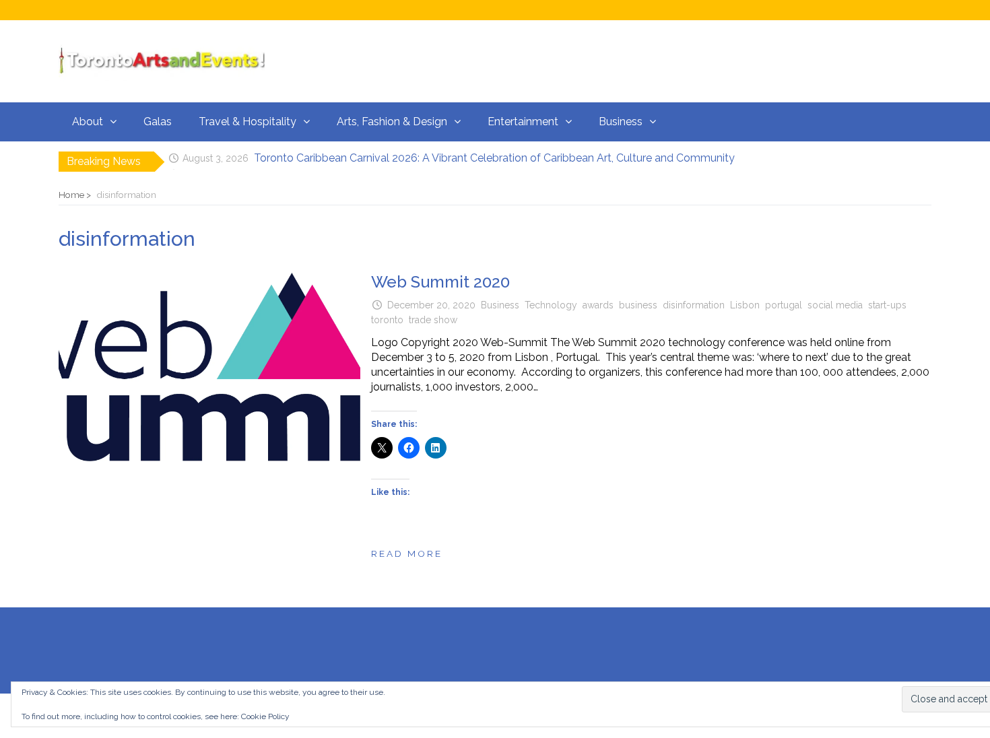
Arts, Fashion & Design (392, 121)
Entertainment (523, 121)
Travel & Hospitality (247, 121)
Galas (157, 121)
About (87, 121)
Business (620, 121)
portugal (783, 305)
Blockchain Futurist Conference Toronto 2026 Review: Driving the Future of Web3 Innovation (476, 164)
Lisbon (745, 305)
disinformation (694, 305)
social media (835, 305)
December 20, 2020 (431, 305)
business (638, 305)
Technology (551, 305)
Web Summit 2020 (440, 282)
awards (598, 305)
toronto (387, 319)
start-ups (887, 305)
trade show (433, 319)
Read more (406, 553)
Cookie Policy (265, 716)
